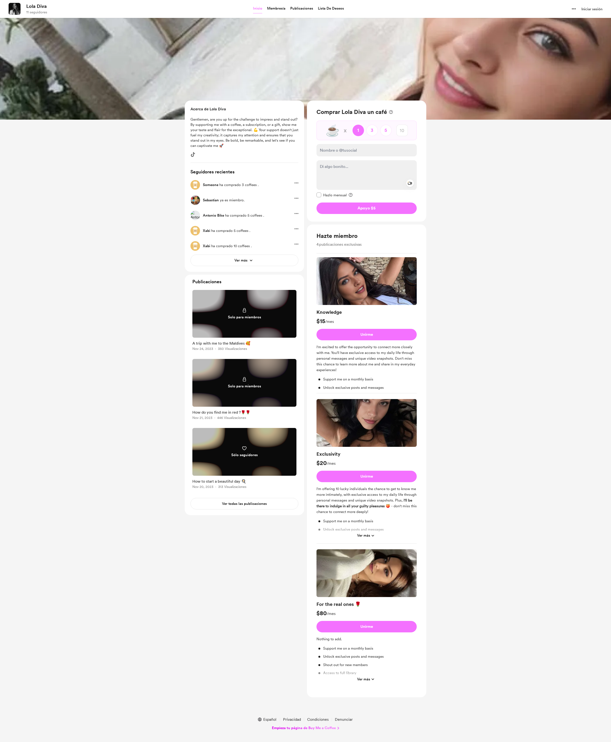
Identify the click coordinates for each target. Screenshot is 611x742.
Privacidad (292, 719)
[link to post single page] (244, 321)
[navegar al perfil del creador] (15, 9)
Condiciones (318, 719)
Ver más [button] (363, 535)
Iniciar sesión (591, 9)
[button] (257, 8)
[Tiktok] (192, 154)
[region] (366, 161)
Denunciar (344, 719)
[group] (366, 325)
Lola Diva (36, 6)
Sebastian (211, 200)
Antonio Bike (213, 215)
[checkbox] (331, 195)
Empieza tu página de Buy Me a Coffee (304, 728)
